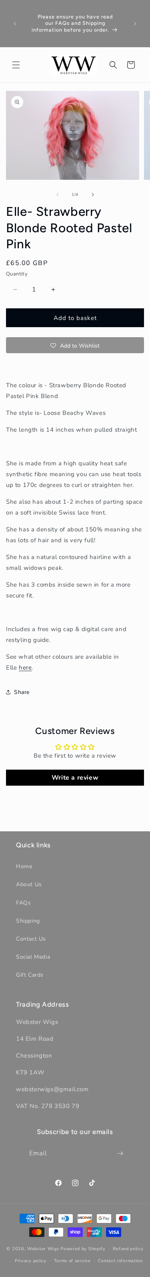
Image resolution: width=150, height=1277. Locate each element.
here (25, 668)
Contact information (120, 1261)
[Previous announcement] (15, 23)
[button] (16, 65)
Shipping (28, 921)
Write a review (75, 777)
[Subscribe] (120, 1153)
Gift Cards (30, 975)
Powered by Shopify (83, 1249)
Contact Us (31, 939)
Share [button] (22, 692)
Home (24, 866)
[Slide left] (57, 194)
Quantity (17, 274)
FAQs (23, 903)
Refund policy (128, 1249)
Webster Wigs (43, 1249)
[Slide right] (93, 194)
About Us (29, 884)
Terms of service (72, 1261)
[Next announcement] (135, 23)
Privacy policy (30, 1261)
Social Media (33, 957)
